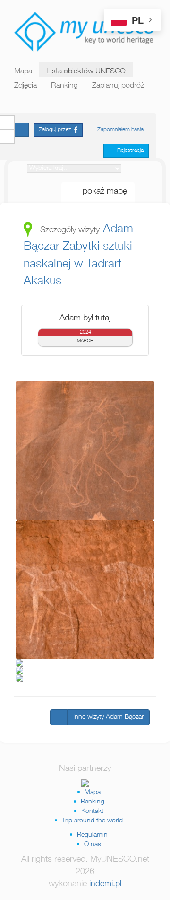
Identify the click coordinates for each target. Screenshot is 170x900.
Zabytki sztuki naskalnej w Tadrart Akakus (78, 264)
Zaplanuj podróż (118, 86)
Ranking (64, 86)
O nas (92, 844)
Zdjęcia (25, 86)
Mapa (23, 72)
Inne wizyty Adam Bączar (108, 717)
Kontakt (92, 811)
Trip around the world (92, 821)
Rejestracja (128, 150)
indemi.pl (105, 884)
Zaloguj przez (56, 129)
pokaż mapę (101, 191)
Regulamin (92, 835)
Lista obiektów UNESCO (86, 72)
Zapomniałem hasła (120, 129)
